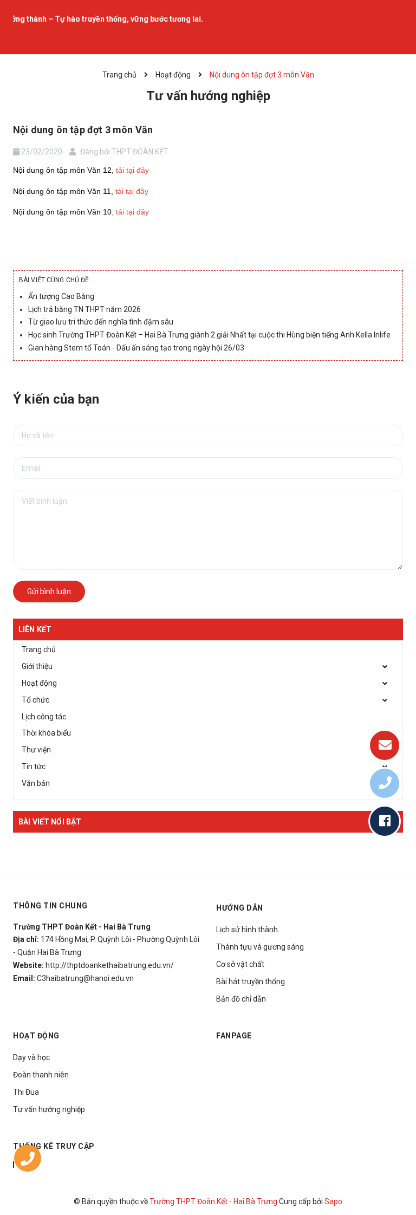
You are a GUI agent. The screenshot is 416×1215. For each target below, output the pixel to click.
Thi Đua (26, 1092)
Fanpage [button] (234, 1035)
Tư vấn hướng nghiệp (49, 1109)
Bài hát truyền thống (250, 981)
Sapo (333, 1201)
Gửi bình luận (49, 591)
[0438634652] (28, 1160)
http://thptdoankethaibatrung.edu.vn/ (110, 965)
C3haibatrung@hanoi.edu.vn (85, 978)
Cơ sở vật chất (240, 964)
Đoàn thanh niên (41, 1074)
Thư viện (36, 749)
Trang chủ (39, 649)
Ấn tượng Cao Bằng (61, 296)
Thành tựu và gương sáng (260, 947)
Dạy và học (31, 1057)
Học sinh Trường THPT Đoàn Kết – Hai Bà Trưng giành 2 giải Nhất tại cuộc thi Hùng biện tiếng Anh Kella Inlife (209, 334)
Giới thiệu (37, 666)
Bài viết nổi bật (49, 821)
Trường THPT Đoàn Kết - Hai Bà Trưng (213, 1201)
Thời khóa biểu (46, 733)
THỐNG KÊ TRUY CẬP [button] (54, 1146)
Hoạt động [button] (36, 1035)
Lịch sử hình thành (247, 929)
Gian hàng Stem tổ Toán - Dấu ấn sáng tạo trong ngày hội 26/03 (136, 347)
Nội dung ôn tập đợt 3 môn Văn (83, 129)
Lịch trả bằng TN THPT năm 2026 (84, 309)
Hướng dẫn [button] (239, 908)
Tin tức (34, 766)
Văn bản (36, 783)
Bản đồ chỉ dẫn (241, 999)
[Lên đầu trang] (388, 1179)
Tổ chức (35, 700)
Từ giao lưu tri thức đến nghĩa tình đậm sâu (100, 321)
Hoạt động (39, 683)
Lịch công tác (44, 716)
